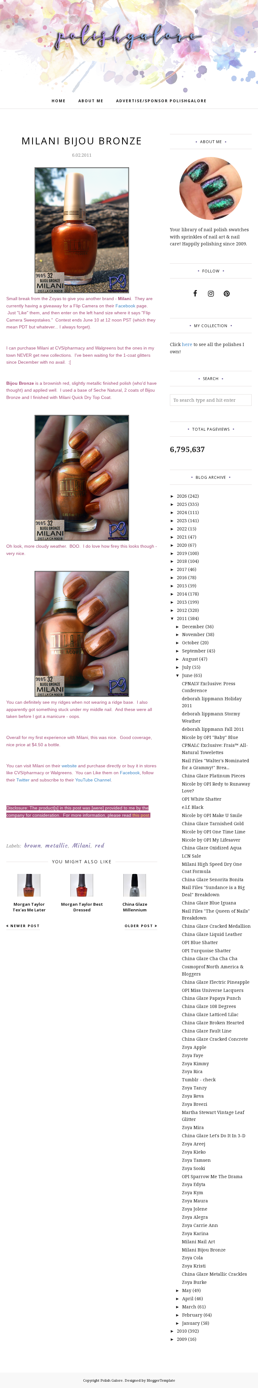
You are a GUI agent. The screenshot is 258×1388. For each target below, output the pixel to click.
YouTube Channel (93, 779)
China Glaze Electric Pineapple (216, 982)
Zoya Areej (193, 1144)
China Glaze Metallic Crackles (214, 1274)
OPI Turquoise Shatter (206, 951)
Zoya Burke (194, 1282)
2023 (182, 520)
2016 (182, 577)
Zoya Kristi (194, 1266)
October (190, 643)
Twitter (23, 779)
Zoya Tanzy (194, 1088)
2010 (182, 1331)
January (191, 1323)
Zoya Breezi (194, 1104)
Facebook (125, 305)
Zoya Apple (194, 1047)
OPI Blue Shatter (200, 942)
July (186, 667)
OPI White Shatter (202, 799)
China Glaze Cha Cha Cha (210, 958)
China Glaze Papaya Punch (211, 998)
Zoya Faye (192, 1055)
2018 (182, 561)
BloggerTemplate (161, 1380)
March (189, 1307)
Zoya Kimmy (195, 1063)
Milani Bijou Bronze (204, 1250)
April (188, 1298)
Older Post (139, 925)
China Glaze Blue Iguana (209, 903)
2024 (182, 512)
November (193, 634)
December (193, 627)
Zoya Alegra (195, 1217)
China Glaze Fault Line (207, 1031)
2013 (182, 602)
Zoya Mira (193, 1127)
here (187, 344)
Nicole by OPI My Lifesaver (211, 840)
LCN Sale (191, 856)
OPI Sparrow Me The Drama (212, 1176)
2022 (182, 529)
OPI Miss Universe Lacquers (213, 990)
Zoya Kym (192, 1192)
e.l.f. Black (192, 807)
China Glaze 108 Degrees (209, 1006)
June (187, 675)
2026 (182, 496)
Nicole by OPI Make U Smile (212, 815)
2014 (182, 594)
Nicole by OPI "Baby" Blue (210, 737)
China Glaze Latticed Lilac (210, 1014)
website (69, 765)
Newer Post (25, 925)
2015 (182, 586)
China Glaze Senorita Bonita (213, 879)
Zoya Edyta (193, 1184)
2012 (182, 610)
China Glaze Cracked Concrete (215, 1039)
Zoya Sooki (193, 1168)
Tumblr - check (199, 1080)
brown (32, 845)
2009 (182, 1339)
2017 (182, 569)
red (99, 845)
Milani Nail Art (198, 1242)
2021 (182, 537)
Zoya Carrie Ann (200, 1225)
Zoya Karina (195, 1233)
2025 (182, 504)
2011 (182, 618)
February (192, 1315)
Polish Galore (111, 1380)
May (186, 1290)
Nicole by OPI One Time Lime (213, 832)
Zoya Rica (192, 1071)
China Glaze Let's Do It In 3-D (213, 1136)
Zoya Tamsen (196, 1160)
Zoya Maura (195, 1201)
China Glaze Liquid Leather (212, 934)
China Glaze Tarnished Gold (213, 823)
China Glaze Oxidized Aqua (212, 848)
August (190, 659)
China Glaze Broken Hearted (213, 1023)
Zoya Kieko (194, 1152)
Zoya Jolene (194, 1209)
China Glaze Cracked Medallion (216, 926)
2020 (182, 545)
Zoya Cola (192, 1258)
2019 (182, 553)
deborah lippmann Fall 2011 (213, 729)
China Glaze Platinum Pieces (213, 776)
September (194, 651)
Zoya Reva (193, 1096)
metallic (56, 845)
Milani (81, 845)
